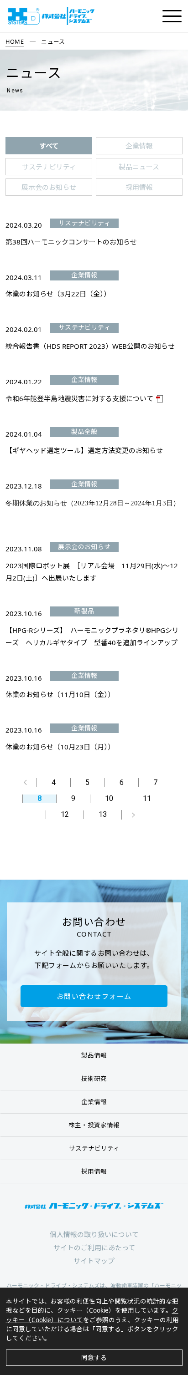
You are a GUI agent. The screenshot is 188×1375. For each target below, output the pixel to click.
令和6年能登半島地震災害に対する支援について (79, 398)
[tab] (48, 145)
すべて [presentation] (49, 145)
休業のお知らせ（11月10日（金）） (60, 694)
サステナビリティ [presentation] (49, 166)
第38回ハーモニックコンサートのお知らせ (71, 241)
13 (103, 814)
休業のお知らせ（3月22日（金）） (57, 293)
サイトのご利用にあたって (94, 1247)
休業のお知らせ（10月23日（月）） (60, 746)
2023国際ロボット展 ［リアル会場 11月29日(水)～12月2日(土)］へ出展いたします (91, 571)
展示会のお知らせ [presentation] (48, 187)
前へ (26, 782)
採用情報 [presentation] (139, 187)
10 (109, 798)
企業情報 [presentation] (139, 145)
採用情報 (94, 1171)
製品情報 (94, 1055)
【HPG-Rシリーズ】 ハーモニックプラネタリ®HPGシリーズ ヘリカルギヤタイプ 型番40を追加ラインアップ (92, 636)
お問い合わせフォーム (94, 996)
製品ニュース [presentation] (139, 166)
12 (65, 814)
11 (147, 798)
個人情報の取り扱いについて (94, 1234)
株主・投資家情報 (94, 1125)
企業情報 (94, 1102)
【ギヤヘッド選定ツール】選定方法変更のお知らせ (84, 450)
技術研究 (94, 1079)
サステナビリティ (94, 1148)
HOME (14, 41)
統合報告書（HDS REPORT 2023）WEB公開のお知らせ (90, 346)
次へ (132, 814)
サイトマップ (94, 1261)
